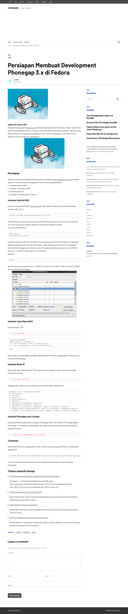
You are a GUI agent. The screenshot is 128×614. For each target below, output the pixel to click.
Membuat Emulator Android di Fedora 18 (26, 492)
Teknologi (29, 2)
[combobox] (103, 99)
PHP (15, 2)
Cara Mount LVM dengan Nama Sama (103, 138)
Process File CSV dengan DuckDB (101, 122)
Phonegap (30, 127)
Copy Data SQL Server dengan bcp (102, 133)
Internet (21, 2)
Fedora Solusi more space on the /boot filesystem (101, 128)
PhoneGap (26, 532)
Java (50, 2)
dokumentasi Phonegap (62, 179)
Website (10, 585)
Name (10, 576)
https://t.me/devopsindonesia (103, 151)
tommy (17, 80)
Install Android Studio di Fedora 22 (23, 505)
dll (87, 212)
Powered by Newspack (112, 610)
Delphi (37, 2)
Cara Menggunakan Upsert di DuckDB (99, 116)
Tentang (26, 42)
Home (9, 42)
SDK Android (36, 206)
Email (47, 576)
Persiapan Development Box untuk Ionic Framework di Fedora (35, 476)
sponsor (89, 256)
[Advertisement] (64, 26)
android (19, 532)
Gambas (44, 2)
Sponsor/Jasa (18, 42)
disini (23, 358)
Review (88, 233)
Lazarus (89, 224)
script (33, 532)
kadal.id (89, 251)
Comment (11, 552)
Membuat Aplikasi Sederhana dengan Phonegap (29, 517)
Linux (10, 2)
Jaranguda (13, 7)
